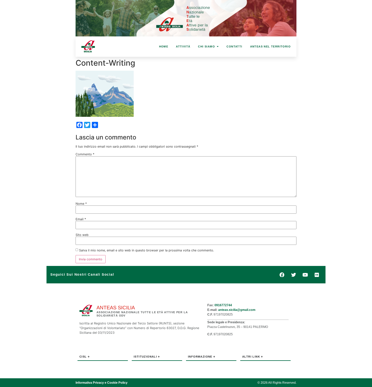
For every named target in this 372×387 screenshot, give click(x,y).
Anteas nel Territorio (270, 46)
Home (163, 46)
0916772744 (223, 305)
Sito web (82, 234)
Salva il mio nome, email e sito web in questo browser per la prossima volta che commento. (146, 250)
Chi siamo (206, 46)
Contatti (234, 46)
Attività (183, 46)
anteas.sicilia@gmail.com (236, 309)
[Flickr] (317, 275)
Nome (81, 203)
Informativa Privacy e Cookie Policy (101, 382)
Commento (85, 154)
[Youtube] (305, 275)
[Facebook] (282, 275)
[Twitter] (293, 275)
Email (81, 219)
